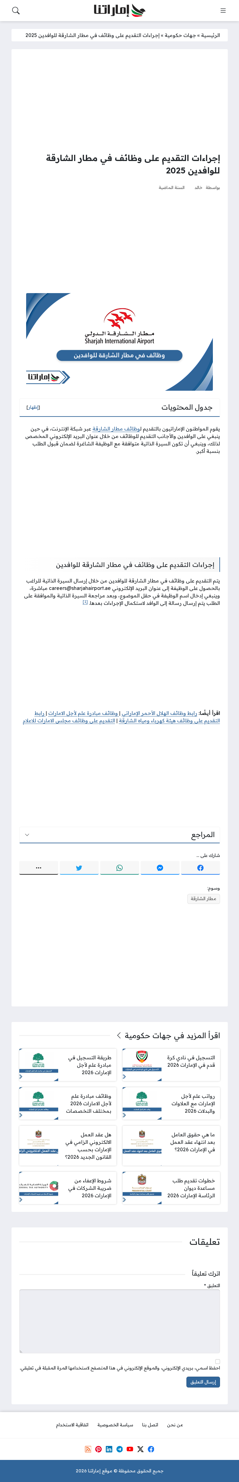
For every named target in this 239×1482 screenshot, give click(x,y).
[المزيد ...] (38, 868)
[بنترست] (98, 1449)
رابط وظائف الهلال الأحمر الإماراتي (159, 713)
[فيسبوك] (200, 868)
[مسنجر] (160, 868)
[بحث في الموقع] (15, 10)
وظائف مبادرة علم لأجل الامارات (83, 713)
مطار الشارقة (203, 898)
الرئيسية (210, 35)
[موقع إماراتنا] (119, 10)
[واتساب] (119, 868)
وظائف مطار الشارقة (116, 429)
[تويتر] (79, 868)
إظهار (33, 407)
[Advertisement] (119, 100)
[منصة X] (140, 1449)
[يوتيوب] (129, 1449)
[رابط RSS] (88, 1449)
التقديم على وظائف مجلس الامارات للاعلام (69, 720)
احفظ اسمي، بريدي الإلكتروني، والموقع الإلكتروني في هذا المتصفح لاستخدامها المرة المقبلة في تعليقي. (120, 1368)
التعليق (212, 1285)
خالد (198, 187)
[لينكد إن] (109, 1449)
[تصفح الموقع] (223, 10)
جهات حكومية (180, 35)
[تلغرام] (119, 1449)
